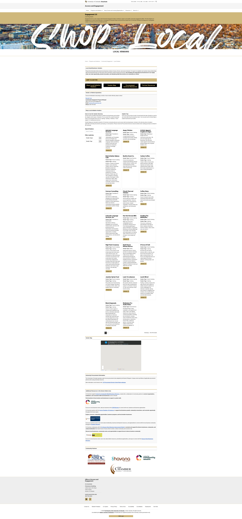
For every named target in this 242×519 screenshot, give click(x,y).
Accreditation (139, 506)
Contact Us (86, 506)
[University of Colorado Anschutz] (96, 1)
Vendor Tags (89, 141)
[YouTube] (87, 501)
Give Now (155, 506)
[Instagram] (90, 501)
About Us (135, 10)
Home (86, 61)
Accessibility (131, 506)
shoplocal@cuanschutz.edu (95, 103)
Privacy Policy (114, 506)
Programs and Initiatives (96, 10)
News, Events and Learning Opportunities (113, 10)
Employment (148, 506)
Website (108, 150)
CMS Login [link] (121, 516)
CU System (105, 506)
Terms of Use (123, 506)
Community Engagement (106, 61)
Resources (128, 10)
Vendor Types (89, 138)
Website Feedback (96, 506)
